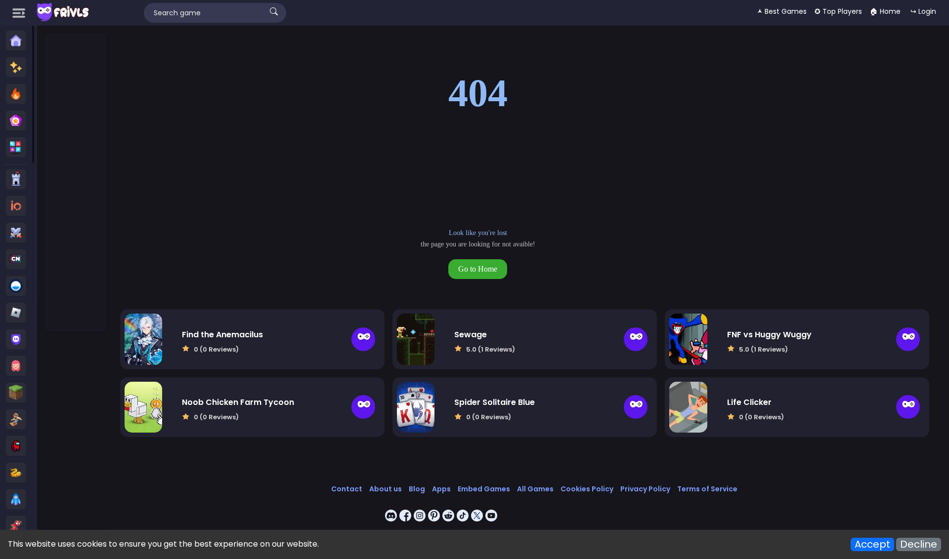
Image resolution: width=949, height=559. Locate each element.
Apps (441, 489)
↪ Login (923, 11)
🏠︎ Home (885, 11)
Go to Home (477, 269)
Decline (918, 544)
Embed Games (484, 489)
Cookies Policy (587, 489)
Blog (417, 489)
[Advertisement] (76, 183)
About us (385, 489)
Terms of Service (707, 489)
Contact (346, 489)
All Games (535, 489)
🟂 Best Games (782, 11)
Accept (872, 544)
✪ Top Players (838, 11)
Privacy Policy (645, 489)
